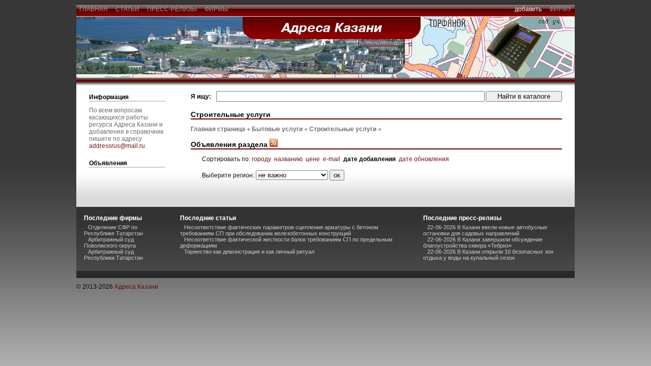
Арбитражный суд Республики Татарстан (113, 255)
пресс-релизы (172, 9)
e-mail (331, 159)
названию (288, 159)
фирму (560, 9)
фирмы (216, 9)
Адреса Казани (136, 286)
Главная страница (218, 129)
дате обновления (424, 159)
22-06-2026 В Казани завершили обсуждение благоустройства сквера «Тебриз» (483, 242)
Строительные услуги (342, 129)
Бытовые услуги (277, 129)
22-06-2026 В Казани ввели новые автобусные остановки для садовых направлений (485, 230)
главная (93, 9)
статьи (127, 9)
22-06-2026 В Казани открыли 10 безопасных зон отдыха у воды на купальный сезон (488, 255)
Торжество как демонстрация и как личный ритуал (249, 252)
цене (313, 159)
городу (261, 159)
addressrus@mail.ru (117, 145)
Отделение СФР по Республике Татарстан (113, 230)
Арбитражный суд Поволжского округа (110, 242)
